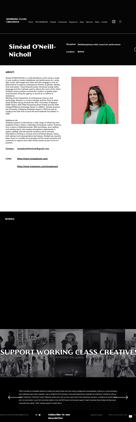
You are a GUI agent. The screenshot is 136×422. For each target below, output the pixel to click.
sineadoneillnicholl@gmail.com (33, 149)
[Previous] (15, 397)
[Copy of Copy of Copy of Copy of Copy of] (64, 421)
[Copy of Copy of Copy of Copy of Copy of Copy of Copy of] (69, 421)
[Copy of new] (73, 421)
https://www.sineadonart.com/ (32, 158)
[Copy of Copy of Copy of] (60, 421)
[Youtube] (39, 415)
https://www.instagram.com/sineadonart (37, 166)
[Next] (121, 397)
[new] (71, 421)
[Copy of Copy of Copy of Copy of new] (80, 421)
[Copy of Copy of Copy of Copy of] (62, 421)
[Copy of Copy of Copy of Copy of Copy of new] (82, 421)
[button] (120, 21)
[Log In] (125, 21)
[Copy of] (55, 421)
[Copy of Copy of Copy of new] (78, 421)
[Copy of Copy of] (57, 421)
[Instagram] (114, 21)
